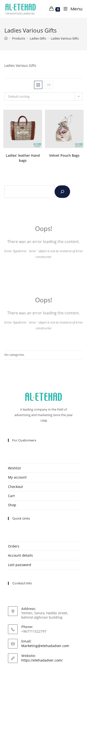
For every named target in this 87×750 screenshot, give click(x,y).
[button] (26, 115)
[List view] (49, 85)
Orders (13, 546)
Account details (20, 555)
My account (17, 477)
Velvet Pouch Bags (64, 155)
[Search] (62, 191)
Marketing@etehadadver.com (45, 645)
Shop (12, 505)
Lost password (19, 564)
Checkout (15, 486)
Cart (11, 495)
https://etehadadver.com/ (42, 660)
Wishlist (14, 468)
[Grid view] (38, 85)
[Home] (5, 38)
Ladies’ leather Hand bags (23, 158)
